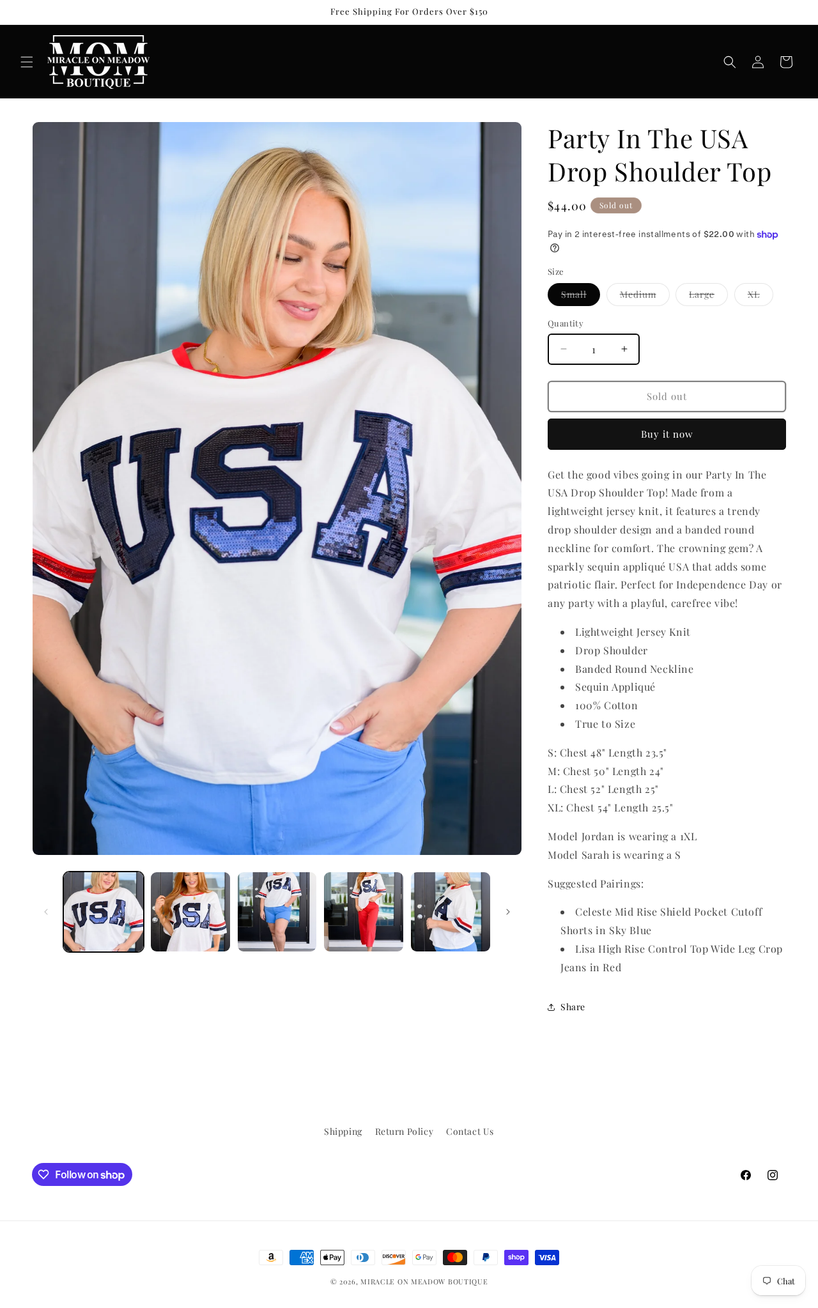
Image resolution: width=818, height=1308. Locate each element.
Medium (645, 297)
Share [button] (572, 1007)
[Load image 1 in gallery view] (103, 912)
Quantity (565, 323)
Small (580, 297)
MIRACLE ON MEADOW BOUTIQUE (424, 1281)
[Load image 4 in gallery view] (363, 912)
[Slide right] (508, 912)
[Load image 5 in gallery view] (450, 912)
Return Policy (404, 1131)
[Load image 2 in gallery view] (190, 912)
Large (708, 297)
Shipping (343, 1131)
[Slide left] (46, 912)
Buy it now (667, 433)
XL (760, 297)
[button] (27, 62)
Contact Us (470, 1131)
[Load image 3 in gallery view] (277, 912)
